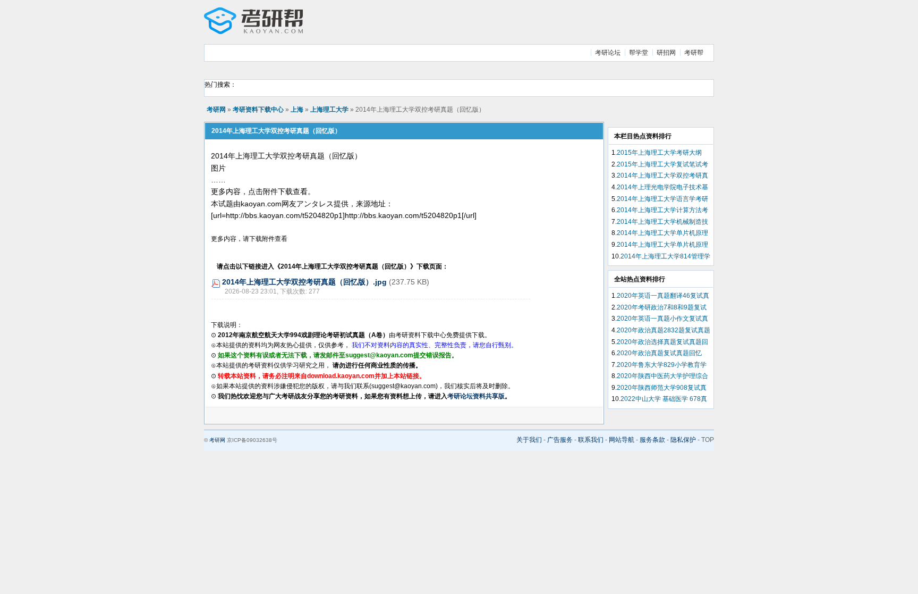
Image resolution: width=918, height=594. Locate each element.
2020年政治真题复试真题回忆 (659, 353)
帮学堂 (638, 52)
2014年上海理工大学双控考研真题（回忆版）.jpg (304, 282)
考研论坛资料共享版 (476, 396)
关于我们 (529, 440)
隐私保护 (683, 440)
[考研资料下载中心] (253, 32)
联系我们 (591, 440)
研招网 (666, 52)
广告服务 (560, 440)
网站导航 (621, 440)
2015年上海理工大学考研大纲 (659, 152)
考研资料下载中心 (258, 109)
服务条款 (652, 440)
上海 (297, 109)
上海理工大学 (329, 109)
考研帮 (693, 52)
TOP (707, 440)
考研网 (216, 109)
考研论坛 (607, 52)
